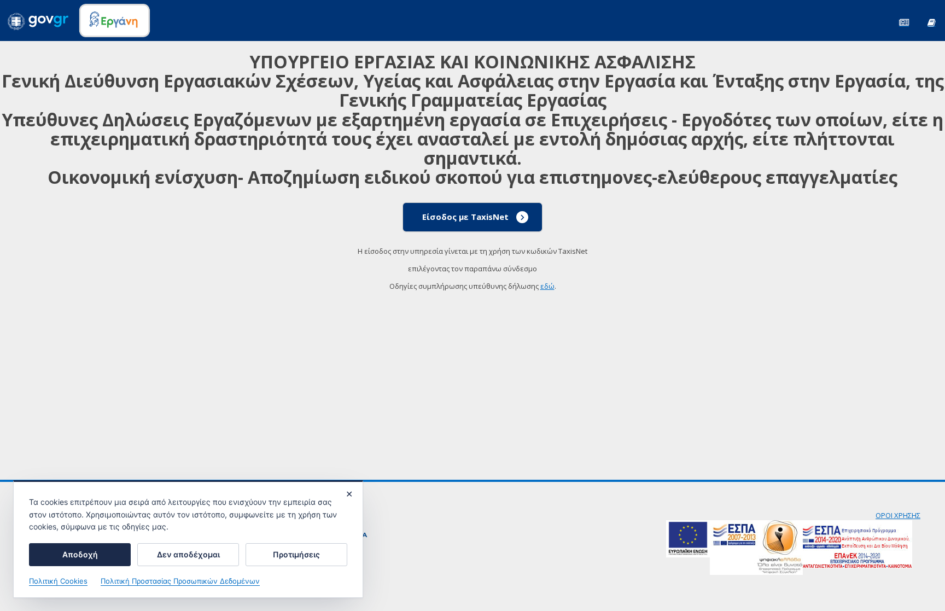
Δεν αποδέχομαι (188, 554)
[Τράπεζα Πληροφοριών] (931, 21)
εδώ (547, 286)
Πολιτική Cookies (58, 581)
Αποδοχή (80, 554)
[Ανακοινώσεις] (904, 21)
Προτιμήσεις (296, 554)
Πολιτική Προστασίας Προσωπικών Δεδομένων (180, 581)
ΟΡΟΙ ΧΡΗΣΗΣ (898, 515)
